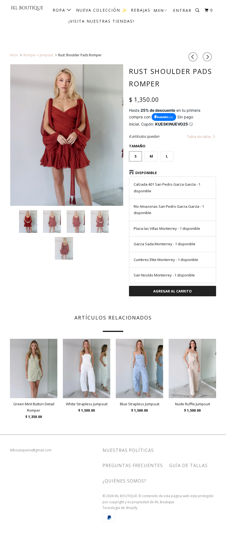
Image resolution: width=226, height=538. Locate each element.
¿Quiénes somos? (124, 481)
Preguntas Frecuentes (133, 465)
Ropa (60, 10)
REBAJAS (140, 10)
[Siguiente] (208, 56)
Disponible (146, 172)
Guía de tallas (188, 465)
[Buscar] (198, 10)
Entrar (182, 10)
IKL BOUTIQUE (126, 496)
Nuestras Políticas (128, 450)
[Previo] (194, 56)
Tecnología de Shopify (120, 507)
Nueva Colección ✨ (101, 10)
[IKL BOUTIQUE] (27, 7)
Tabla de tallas (199, 136)
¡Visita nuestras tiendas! (101, 21)
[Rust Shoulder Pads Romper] (66, 135)
